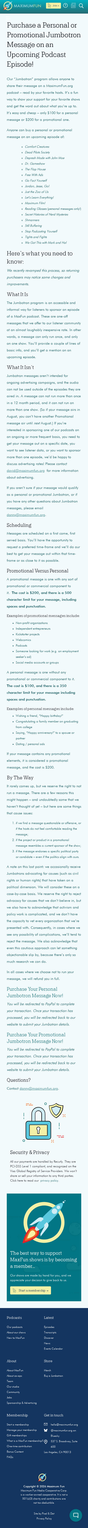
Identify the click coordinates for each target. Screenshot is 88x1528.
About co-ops (14, 1376)
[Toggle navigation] (7, 18)
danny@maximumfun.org (26, 515)
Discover (49, 1338)
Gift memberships (17, 1435)
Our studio (13, 1386)
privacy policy (49, 1180)
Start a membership (18, 1424)
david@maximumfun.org (26, 471)
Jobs (9, 1397)
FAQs (10, 1457)
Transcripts (50, 1332)
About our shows (16, 1332)
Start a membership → (33, 1290)
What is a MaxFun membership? (25, 1441)
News (47, 1343)
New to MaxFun (16, 1338)
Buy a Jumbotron (53, 1376)
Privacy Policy (44, 1518)
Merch (47, 1370)
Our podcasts (15, 1327)
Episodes (49, 1327)
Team (10, 1381)
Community (13, 1392)
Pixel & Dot (48, 1513)
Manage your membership (22, 1430)
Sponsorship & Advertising (22, 1403)
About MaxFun (15, 1370)
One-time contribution (19, 1446)
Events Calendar (53, 1349)
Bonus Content (15, 1452)
